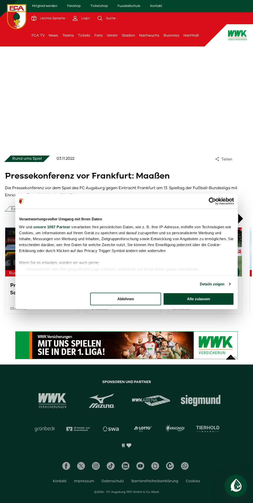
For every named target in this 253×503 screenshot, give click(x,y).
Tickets (84, 35)
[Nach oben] (231, 355)
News (53, 35)
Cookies (193, 481)
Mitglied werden (44, 6)
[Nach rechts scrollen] (243, 219)
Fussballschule (129, 6)
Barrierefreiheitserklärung (154, 481)
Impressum (84, 481)
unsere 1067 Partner (51, 227)
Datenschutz (113, 481)
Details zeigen (212, 284)
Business (171, 35)
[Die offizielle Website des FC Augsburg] (16, 16)
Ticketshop (99, 6)
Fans (98, 35)
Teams (68, 35)
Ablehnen (125, 299)
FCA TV (38, 35)
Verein (112, 35)
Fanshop (74, 6)
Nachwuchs (149, 35)
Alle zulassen (198, 299)
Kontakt (156, 6)
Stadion (128, 35)
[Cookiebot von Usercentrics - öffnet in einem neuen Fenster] (212, 201)
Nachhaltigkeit (196, 35)
